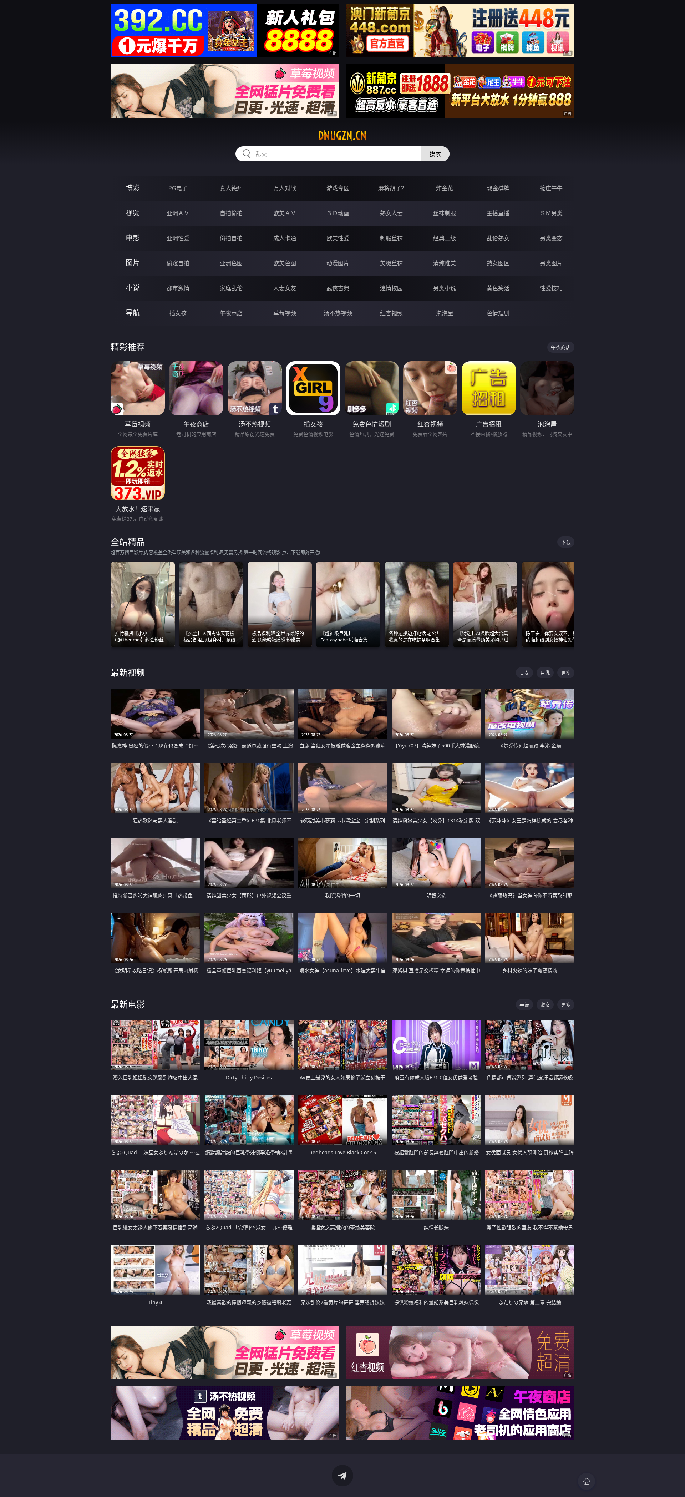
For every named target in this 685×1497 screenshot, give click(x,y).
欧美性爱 (337, 238)
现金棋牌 (498, 188)
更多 (566, 672)
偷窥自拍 (178, 263)
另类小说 (444, 288)
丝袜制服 (444, 213)
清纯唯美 (444, 263)
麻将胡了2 (391, 188)
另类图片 (551, 263)
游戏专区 (337, 188)
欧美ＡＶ (284, 213)
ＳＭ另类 (551, 213)
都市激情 (178, 288)
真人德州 (231, 188)
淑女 (545, 1004)
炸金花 (444, 188)
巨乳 (545, 672)
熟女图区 (498, 263)
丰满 (524, 1004)
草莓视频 (284, 313)
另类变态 (551, 238)
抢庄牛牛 (551, 188)
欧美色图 (284, 263)
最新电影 (128, 1004)
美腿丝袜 (391, 263)
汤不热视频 (338, 313)
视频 (133, 213)
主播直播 (498, 213)
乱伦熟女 (498, 238)
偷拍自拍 (231, 238)
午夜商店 (231, 313)
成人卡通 (284, 238)
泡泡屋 (444, 313)
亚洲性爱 (178, 238)
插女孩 (178, 313)
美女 (524, 672)
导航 (133, 313)
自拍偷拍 (231, 213)
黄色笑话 (498, 288)
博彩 (133, 188)
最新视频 (128, 672)
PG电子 (178, 188)
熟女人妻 (391, 213)
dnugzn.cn (342, 135)
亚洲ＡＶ (178, 213)
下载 (566, 542)
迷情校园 (391, 288)
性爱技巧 (551, 288)
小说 (133, 288)
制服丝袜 (391, 238)
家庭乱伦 (231, 288)
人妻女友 (284, 288)
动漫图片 (337, 263)
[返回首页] (586, 1481)
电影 (133, 238)
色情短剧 (498, 313)
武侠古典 (337, 288)
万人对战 (284, 188)
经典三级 (444, 238)
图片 (133, 263)
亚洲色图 (231, 263)
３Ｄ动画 (337, 213)
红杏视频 (391, 313)
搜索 (435, 154)
